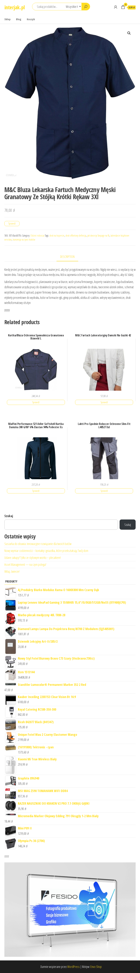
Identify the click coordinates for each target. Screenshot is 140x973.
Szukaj (8, 516)
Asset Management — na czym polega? (25, 564)
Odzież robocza (37, 235)
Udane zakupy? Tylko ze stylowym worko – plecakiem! (32, 557)
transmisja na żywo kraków (24, 239)
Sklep (7, 19)
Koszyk (31, 19)
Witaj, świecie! (12, 571)
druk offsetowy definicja (75, 235)
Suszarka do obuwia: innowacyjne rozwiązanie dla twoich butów (37, 544)
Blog (18, 19)
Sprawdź (12, 223)
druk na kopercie (56, 235)
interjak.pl (14, 7)
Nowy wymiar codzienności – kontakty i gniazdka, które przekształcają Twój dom (46, 550)
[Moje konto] (115, 7)
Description (67, 256)
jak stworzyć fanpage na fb (98, 235)
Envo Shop (96, 966)
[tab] (70, 256)
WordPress (73, 966)
